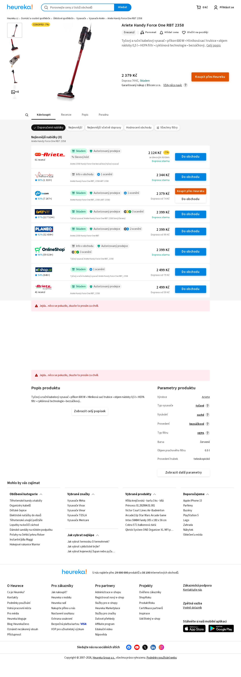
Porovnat (150, 32)
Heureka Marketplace (107, 608)
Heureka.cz (12, 18)
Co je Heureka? (16, 592)
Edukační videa (103, 629)
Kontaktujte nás (192, 590)
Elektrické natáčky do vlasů (25, 515)
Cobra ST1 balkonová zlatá (140, 525)
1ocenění (106, 174)
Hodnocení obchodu (138, 128)
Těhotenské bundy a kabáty (26, 501)
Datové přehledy (105, 619)
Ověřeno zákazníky (150, 592)
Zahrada (188, 525)
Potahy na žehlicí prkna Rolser (27, 535)
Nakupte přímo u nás (63, 608)
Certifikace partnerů (151, 608)
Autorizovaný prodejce (107, 151)
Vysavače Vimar (76, 510)
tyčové (200, 406)
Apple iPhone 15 (192, 501)
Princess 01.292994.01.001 (140, 506)
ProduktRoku (147, 603)
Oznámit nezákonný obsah (22, 629)
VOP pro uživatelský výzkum (67, 629)
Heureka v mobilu (61, 598)
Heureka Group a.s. (104, 658)
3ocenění (137, 212)
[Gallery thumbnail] (14, 30)
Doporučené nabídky (50, 128)
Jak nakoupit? (59, 592)
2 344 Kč (162, 175)
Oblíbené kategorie (24, 494)
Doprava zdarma (160, 161)
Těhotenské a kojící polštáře (26, 520)
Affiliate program (104, 624)
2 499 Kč (162, 270)
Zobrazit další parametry (183, 472)
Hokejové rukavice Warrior (25, 544)
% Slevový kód (80, 157)
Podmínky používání (18, 603)
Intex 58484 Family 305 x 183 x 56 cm (145, 520)
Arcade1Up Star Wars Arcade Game (145, 515)
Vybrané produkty (138, 494)
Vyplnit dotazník (192, 608)
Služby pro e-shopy (106, 603)
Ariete (206, 397)
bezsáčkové (196, 424)
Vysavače (81, 18)
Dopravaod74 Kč (160, 198)
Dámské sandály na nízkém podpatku (31, 530)
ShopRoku (145, 598)
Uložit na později (197, 32)
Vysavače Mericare (78, 520)
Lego (186, 520)
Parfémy (188, 506)
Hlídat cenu (172, 32)
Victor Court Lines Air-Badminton (144, 510)
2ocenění (135, 229)
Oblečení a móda (192, 535)
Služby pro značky (105, 614)
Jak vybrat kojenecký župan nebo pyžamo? (91, 551)
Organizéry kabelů (20, 506)
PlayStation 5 (191, 515)
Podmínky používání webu (161, 658)
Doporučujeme (193, 494)
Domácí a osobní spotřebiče (35, 18)
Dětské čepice (18, 510)
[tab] (43, 115)
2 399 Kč (162, 212)
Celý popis (214, 45)
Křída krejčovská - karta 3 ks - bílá (144, 501)
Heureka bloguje (16, 619)
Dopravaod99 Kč (160, 234)
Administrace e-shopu (108, 592)
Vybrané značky (78, 494)
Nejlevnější (75, 128)
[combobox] (77, 7)
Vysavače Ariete (96, 18)
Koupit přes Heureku (190, 191)
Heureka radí (58, 603)
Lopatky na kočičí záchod (24, 525)
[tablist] (92, 115)
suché (200, 415)
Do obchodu (190, 156)
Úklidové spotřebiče (63, 18)
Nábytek (188, 530)
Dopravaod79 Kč (160, 275)
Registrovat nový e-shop (109, 598)
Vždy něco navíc (172, 85)
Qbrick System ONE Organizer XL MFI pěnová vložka (149, 530)
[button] (43, 115)
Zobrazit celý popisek (90, 411)
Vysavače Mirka (76, 501)
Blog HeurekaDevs (18, 624)
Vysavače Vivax (76, 506)
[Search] (26, 115)
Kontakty (12, 598)
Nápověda (101, 635)
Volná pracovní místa (19, 608)
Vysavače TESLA (77, 515)
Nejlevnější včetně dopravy (104, 128)
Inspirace (144, 614)
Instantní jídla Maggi (21, 540)
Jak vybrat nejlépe (80, 535)
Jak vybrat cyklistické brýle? (83, 547)
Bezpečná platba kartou (65, 624)
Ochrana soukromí (61, 619)
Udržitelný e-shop (149, 619)
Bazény (187, 510)
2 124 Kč (158, 153)
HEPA (201, 433)
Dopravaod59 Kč (160, 292)
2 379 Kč (162, 193)
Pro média (13, 614)
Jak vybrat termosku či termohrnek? (88, 542)
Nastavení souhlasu (62, 614)
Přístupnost (14, 635)
